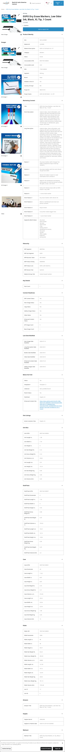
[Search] (30, 3)
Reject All (57, 748)
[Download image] (21, 34)
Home (2, 9)
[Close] (62, 743)
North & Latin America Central (19, 3)
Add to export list (43, 29)
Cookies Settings (6, 748)
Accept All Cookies (46, 748)
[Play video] (11, 202)
